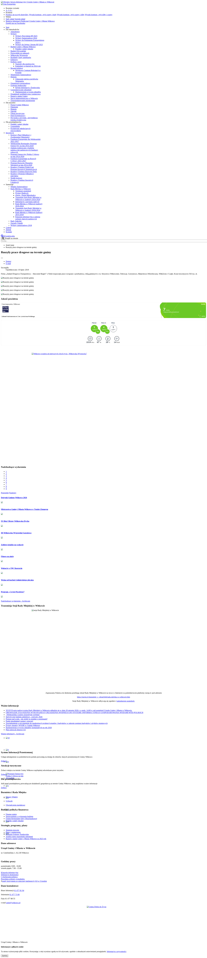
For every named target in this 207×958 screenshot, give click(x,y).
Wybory (14, 34)
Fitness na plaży (7, 556)
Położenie (14, 107)
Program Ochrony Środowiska (17, 834)
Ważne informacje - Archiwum (12, 734)
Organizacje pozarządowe (20, 83)
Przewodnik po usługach (20, 53)
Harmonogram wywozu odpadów (28, 92)
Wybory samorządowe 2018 (21, 225)
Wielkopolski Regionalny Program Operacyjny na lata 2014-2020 (24, 145)
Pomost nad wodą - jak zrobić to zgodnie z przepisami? (26, 719)
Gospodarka (15, 126)
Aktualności (15, 32)
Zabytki (13, 111)
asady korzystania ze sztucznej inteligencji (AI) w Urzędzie (24, 881)
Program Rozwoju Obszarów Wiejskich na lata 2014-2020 (22, 164)
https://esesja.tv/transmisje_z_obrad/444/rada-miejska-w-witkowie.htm (103, 697)
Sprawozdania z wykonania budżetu (19, 816)
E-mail (8, 264)
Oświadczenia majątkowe (15, 805)
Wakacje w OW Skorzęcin (11, 568)
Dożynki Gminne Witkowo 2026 (14, 498)
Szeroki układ (20, 19)
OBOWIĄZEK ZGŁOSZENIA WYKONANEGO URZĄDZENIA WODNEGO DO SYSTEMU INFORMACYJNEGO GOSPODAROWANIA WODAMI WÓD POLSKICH (74, 713)
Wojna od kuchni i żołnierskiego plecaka (17, 580)
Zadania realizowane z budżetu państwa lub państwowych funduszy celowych (24, 150)
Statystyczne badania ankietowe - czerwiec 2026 (24, 717)
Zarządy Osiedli (17, 223)
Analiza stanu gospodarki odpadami (19, 837)
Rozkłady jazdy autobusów (21, 57)
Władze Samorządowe (19, 187)
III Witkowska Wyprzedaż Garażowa (16, 533)
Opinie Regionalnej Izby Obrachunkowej (21, 819)
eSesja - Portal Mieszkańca (25, 195)
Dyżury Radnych (21, 193)
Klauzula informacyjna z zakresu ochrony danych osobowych (27, 218)
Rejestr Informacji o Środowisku (27, 88)
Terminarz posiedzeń (23, 191)
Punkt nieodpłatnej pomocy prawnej (19, 721)
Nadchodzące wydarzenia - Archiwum (15, 601)
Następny (12, 493)
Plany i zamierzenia (13, 832)
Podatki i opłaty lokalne (24, 49)
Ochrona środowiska (18, 85)
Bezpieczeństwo (17, 68)
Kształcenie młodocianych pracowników (20, 129)
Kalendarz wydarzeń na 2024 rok (28, 66)
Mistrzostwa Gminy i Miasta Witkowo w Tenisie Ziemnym (24, 509)
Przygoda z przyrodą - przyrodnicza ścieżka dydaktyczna (24, 119)
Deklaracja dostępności (9, 875)
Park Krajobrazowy (18, 116)
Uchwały (9, 801)
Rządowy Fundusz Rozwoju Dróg (24, 172)
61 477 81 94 (19, 890)
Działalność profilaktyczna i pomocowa (25, 94)
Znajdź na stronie (11, 238)
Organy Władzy (12, 797)
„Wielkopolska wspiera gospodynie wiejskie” (23, 715)
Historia (14, 77)
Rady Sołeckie (16, 221)
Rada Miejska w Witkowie (21, 189)
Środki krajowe (16, 178)
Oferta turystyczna (17, 113)
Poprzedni (5, 493)
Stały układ (10, 19)
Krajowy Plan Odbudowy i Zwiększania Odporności (21, 136)
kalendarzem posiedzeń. (126, 701)
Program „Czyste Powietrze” (13, 592)
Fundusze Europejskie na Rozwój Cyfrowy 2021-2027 (23, 160)
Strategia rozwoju (12, 830)
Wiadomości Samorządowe (21, 75)
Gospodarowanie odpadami (21, 90)
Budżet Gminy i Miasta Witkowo (23, 47)
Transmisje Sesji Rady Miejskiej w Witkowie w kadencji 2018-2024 (28, 209)
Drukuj (8, 261)
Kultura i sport (16, 62)
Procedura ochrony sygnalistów (13, 879)
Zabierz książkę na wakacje (12, 545)
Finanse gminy (11, 814)
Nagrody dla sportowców (25, 64)
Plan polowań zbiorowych (16, 730)
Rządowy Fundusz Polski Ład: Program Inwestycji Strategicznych (24, 168)
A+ (11, 10)
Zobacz (4, 761)
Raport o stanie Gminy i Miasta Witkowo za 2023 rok (26, 839)
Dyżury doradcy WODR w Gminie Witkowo (23, 725)
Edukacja (14, 60)
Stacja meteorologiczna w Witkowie (24, 98)
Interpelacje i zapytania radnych (27, 202)
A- (7, 10)
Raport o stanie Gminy (19, 96)
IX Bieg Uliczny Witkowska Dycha (15, 521)
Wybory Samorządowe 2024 (26, 38)
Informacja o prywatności (116, 951)
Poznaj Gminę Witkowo (20, 105)
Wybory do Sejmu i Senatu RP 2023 (29, 45)
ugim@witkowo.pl (13, 903)
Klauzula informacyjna (9, 873)
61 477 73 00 (14, 895)
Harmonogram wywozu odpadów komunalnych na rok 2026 (29, 728)
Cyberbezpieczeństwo (9, 877)
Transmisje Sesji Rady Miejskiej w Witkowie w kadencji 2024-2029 (28, 198)
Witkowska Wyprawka (19, 55)
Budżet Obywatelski (18, 51)
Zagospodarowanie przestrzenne (23, 101)
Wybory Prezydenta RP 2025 (26, 36)
